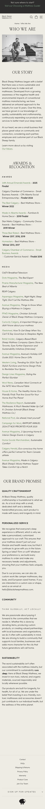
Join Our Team (22, 784)
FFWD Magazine (10, 314)
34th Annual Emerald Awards (16, 183)
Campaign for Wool (11, 423)
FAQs (23, 764)
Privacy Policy (22, 772)
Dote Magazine (9, 278)
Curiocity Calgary (10, 322)
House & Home (9, 391)
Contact (23, 760)
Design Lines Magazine (13, 374)
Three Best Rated (10, 233)
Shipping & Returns (22, 768)
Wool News (7, 383)
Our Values (7, 149)
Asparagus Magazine (12, 297)
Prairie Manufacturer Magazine (17, 283)
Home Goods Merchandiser (16, 440)
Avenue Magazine (11, 305)
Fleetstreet (7, 331)
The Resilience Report (12, 403)
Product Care (22, 780)
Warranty (22, 776)
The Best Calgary (10, 203)
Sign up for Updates (22, 792)
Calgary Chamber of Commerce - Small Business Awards (21, 252)
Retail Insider (8, 339)
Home (17, 24)
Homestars (7, 242)
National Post (8, 418)
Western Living (9, 363)
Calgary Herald (9, 449)
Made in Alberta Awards (14, 213)
